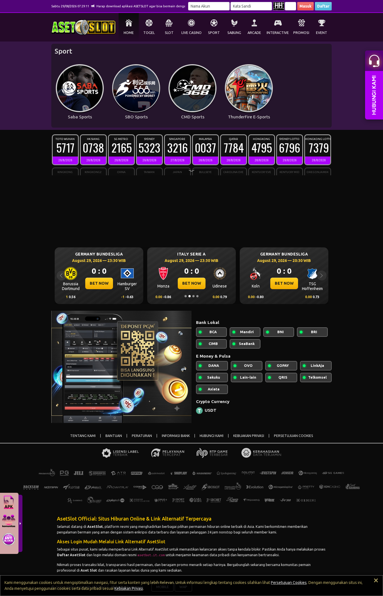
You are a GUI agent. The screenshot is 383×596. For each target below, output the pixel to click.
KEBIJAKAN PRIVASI (248, 436)
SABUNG (234, 32)
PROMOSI (301, 32)
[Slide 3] (193, 296)
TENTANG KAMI (83, 436)
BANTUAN (113, 436)
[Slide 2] (189, 296)
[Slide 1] (185, 296)
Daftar (323, 6)
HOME (129, 32)
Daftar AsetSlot (71, 555)
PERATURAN (142, 436)
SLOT (169, 32)
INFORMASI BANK (176, 436)
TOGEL (149, 32)
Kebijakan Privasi (128, 588)
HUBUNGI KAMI (211, 436)
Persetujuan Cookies (289, 582)
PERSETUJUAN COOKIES (293, 436)
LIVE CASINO (191, 32)
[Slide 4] (197, 296)
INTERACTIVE (278, 32)
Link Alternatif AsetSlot (150, 549)
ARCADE (254, 32)
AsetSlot (95, 526)
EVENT (321, 32)
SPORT (214, 32)
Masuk (305, 6)
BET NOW (99, 283)
